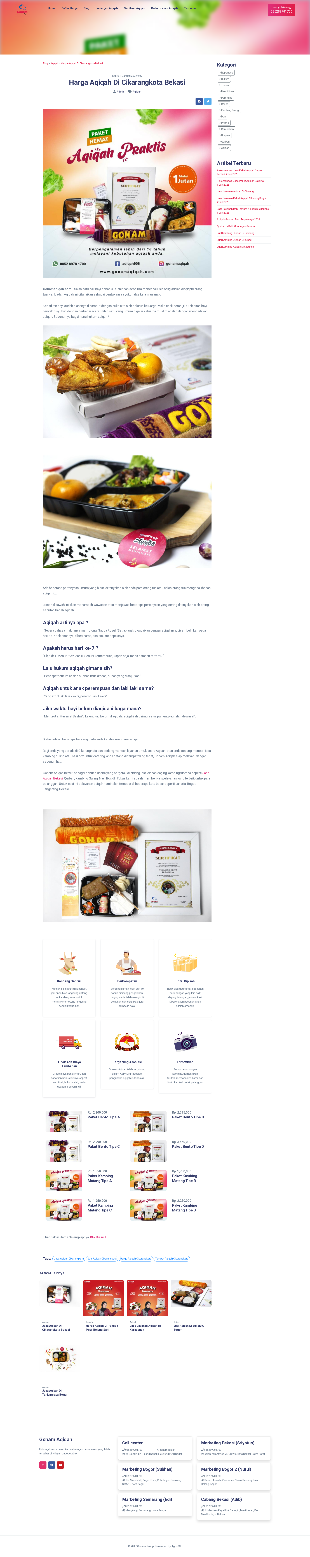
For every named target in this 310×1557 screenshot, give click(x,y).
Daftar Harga (70, 8)
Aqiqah (54, 63)
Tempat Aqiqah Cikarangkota (171, 1258)
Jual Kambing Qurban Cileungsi (234, 239)
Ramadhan (227, 129)
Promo (225, 122)
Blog (86, 8)
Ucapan (225, 135)
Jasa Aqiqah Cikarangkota (69, 1258)
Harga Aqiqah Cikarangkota (135, 1258)
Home (51, 8)
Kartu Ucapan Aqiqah (164, 8)
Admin (121, 91)
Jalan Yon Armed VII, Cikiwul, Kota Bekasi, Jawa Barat (235, 1453)
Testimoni (190, 8)
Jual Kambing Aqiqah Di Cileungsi (235, 246)
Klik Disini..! (98, 1237)
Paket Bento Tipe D (188, 1146)
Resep (224, 104)
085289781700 (133, 1449)
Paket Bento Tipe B (188, 1117)
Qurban (225, 141)
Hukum (225, 78)
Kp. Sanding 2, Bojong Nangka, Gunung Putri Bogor (154, 1453)
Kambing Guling (230, 110)
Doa (223, 116)
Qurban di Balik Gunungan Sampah (236, 226)
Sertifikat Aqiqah (134, 8)
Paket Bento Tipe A (104, 1117)
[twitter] (208, 101)
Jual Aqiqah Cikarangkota (102, 1258)
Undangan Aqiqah (106, 8)
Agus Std (177, 1546)
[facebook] (199, 101)
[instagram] (42, 1465)
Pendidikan (227, 91)
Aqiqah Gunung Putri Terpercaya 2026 (238, 219)
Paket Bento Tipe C (104, 1146)
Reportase (227, 72)
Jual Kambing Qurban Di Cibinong (235, 233)
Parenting (226, 97)
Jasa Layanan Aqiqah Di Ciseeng (235, 191)
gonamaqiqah (167, 1449)
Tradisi (225, 85)
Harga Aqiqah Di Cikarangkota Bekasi (82, 63)
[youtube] (60, 1465)
